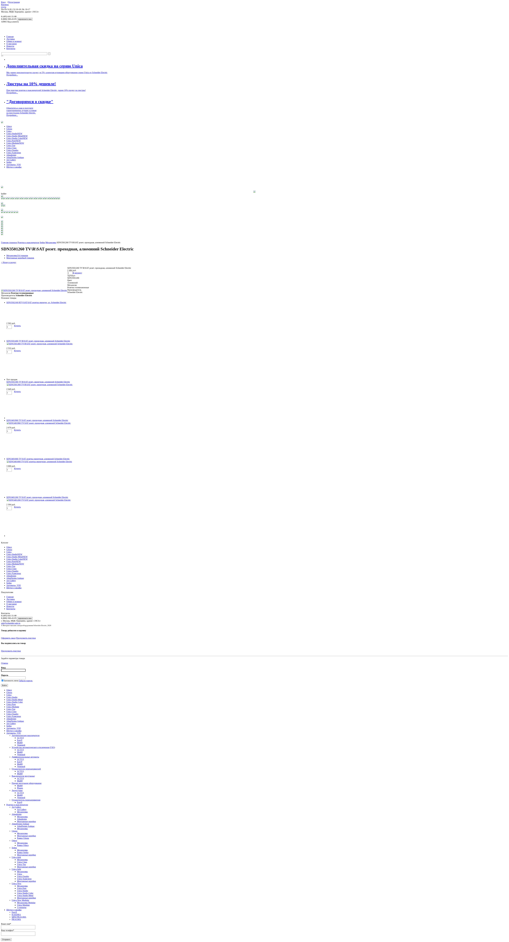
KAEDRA (16, 914)
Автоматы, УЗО (13, 164)
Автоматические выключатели (26, 735)
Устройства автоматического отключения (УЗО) (33, 747)
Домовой (21, 745)
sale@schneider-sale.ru (10, 623)
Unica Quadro (12, 150)
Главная (10, 36)
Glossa (9, 129)
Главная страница (9, 242)
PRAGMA (16, 919)
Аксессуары (17, 790)
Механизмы (50, 242)
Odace (9, 126)
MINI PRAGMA (19, 917)
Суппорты (21, 907)
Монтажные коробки (20, 258)
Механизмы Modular (26, 903)
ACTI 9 (20, 738)
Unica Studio (14, 133)
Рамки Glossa (23, 838)
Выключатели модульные (23, 776)
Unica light (16, 869)
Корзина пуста (5, 5)
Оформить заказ (8, 638)
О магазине (11, 44)
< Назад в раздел (8, 262)
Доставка (10, 39)
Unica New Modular (20, 900)
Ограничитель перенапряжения (26, 800)
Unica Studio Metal (17, 136)
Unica (8, 131)
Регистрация (14, 2)
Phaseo (20, 788)
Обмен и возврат (14, 41)
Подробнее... (12, 75)
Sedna (9, 162)
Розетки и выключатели (28, 242)
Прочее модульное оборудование (26, 783)
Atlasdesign (11, 155)
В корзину (77, 273)
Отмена (4, 663)
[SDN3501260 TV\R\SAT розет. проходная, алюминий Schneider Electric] (34, 290)
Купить (17, 326)
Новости (10, 46)
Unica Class (11, 148)
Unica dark (16, 857)
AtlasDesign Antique (15, 157)
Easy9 (19, 740)
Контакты (10, 48)
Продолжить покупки (26, 638)
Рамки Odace (23, 845)
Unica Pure (13, 141)
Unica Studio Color (17, 138)
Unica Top (10, 145)
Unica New (16, 883)
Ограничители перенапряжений (26, 769)
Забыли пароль (25, 681)
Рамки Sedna (22, 852)
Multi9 (20, 742)
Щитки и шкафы (13, 167)
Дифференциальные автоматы (25, 757)
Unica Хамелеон (13, 153)
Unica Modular (15, 143)
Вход (3, 2)
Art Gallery (11, 160)
